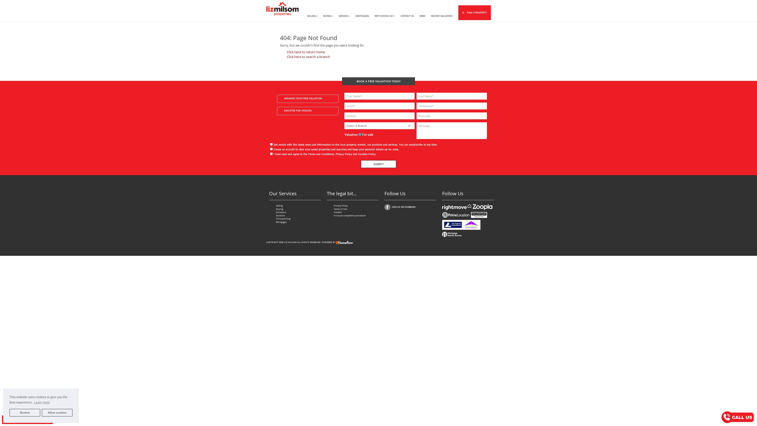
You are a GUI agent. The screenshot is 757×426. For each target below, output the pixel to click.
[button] (474, 12)
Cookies (338, 212)
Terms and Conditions (321, 154)
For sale (367, 134)
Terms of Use (340, 208)
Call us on (478, 3)
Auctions (280, 215)
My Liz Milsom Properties (401, 3)
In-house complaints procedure (350, 215)
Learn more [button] (42, 402)
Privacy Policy (344, 154)
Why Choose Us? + (385, 15)
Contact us (407, 15)
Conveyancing (283, 218)
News (422, 15)
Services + (344, 15)
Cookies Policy (367, 154)
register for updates (298, 110)
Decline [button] (25, 412)
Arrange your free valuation (303, 98)
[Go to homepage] (282, 8)
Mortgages (362, 15)
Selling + (312, 15)
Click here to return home (306, 52)
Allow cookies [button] (57, 412)
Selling (279, 205)
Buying (279, 208)
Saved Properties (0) (428, 3)
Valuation (351, 134)
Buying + (328, 15)
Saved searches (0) (452, 3)
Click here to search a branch (308, 57)
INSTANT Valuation (441, 15)
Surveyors (281, 212)
